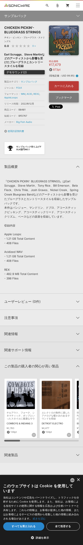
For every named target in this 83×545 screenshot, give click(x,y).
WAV (23, 93)
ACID (29, 93)
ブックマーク (64, 97)
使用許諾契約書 (14, 131)
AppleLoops (11, 97)
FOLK (19, 87)
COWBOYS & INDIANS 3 (20, 423)
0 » (34, 45)
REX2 (36, 93)
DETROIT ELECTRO (52, 423)
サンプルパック (29, 81)
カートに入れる (64, 86)
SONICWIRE (17, 5)
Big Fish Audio (24, 121)
